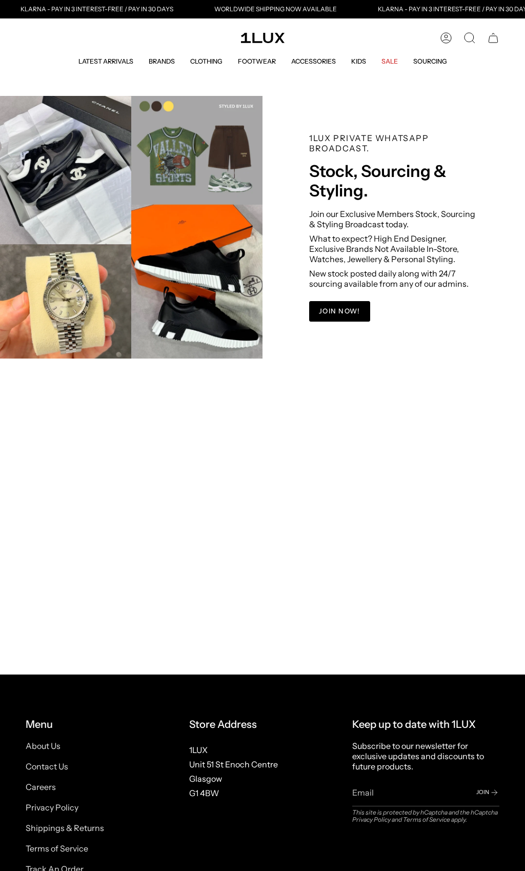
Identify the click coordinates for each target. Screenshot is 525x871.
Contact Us (47, 766)
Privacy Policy (52, 807)
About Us (43, 746)
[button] (106, 61)
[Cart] (493, 38)
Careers (41, 787)
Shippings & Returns (65, 828)
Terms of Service (57, 848)
